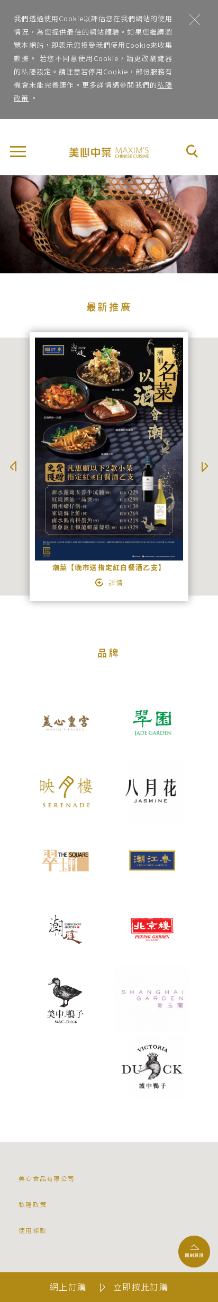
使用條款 (33, 1230)
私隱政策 (33, 1204)
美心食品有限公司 (47, 1178)
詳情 (115, 582)
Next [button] (204, 467)
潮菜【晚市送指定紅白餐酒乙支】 (109, 567)
